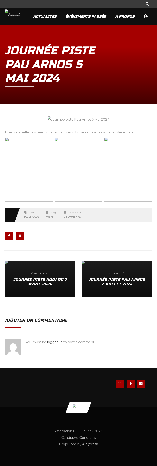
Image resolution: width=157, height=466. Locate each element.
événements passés (85, 16)
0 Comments (72, 217)
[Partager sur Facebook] (9, 236)
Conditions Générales (78, 438)
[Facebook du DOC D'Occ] (131, 384)
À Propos (125, 16)
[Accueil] (12, 16)
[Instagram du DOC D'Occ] (120, 384)
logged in (55, 342)
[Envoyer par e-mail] (20, 236)
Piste (50, 217)
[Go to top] (78, 407)
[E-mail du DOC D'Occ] (141, 384)
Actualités (44, 16)
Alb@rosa (90, 444)
